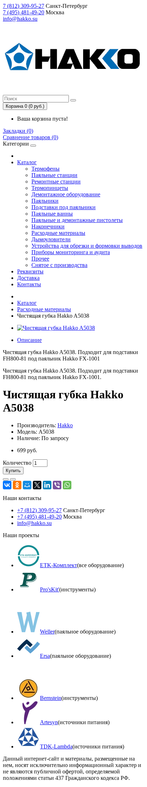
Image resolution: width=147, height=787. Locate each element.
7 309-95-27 (23, 6)
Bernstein (50, 698)
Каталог (27, 162)
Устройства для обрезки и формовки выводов (86, 246)
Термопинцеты (49, 188)
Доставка (28, 278)
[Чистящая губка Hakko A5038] (56, 328)
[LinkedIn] (47, 485)
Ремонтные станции (56, 181)
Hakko (65, 425)
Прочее (40, 259)
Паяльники (45, 201)
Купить (13, 470)
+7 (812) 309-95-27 (39, 510)
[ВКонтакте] (7, 485)
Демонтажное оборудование (65, 194)
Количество (17, 463)
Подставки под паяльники (63, 207)
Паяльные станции (54, 175)
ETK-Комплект (58, 565)
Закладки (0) (18, 131)
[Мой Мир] (27, 485)
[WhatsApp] (67, 485)
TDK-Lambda (56, 746)
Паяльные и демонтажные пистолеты (77, 220)
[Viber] (57, 485)
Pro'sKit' (49, 589)
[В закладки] (6, 479)
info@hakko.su (20, 19)
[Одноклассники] (17, 485)
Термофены (45, 169)
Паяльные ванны (52, 214)
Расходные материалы (58, 233)
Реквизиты (30, 271)
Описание (29, 340)
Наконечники (48, 226)
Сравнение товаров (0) (30, 137)
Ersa (45, 656)
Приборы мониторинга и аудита (70, 252)
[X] (37, 485)
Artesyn (49, 722)
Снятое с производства (59, 265)
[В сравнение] (13, 479)
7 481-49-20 (23, 12)
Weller (47, 632)
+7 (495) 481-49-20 (39, 517)
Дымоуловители (51, 239)
